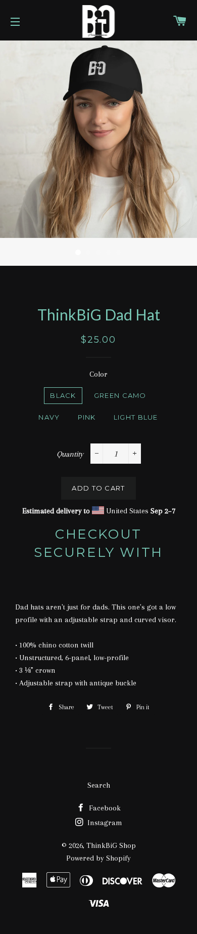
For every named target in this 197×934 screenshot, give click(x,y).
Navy (49, 417)
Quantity (70, 454)
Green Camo (120, 395)
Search (98, 785)
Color (98, 374)
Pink (87, 417)
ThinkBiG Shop (111, 845)
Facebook (104, 808)
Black (63, 395)
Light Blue (136, 417)
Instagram (103, 822)
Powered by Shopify (98, 858)
